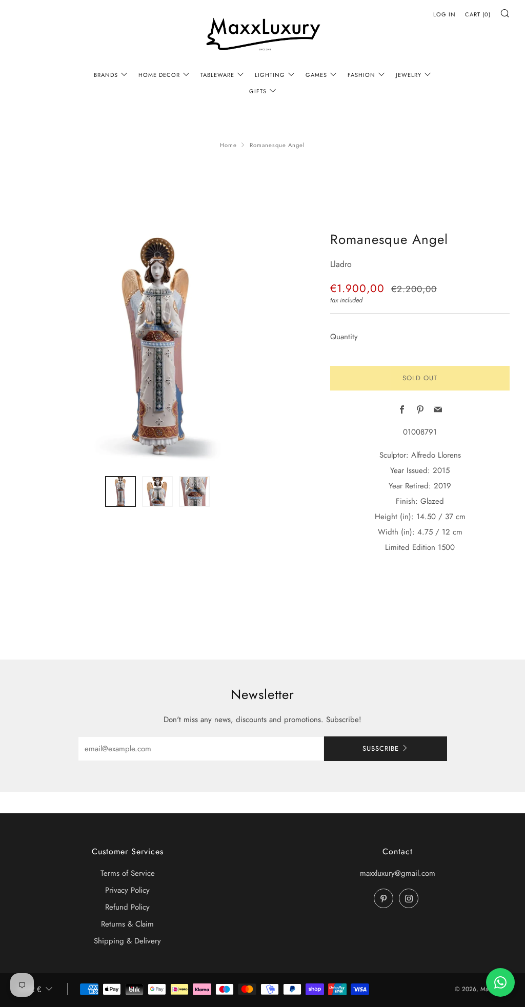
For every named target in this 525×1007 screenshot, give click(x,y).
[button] (120, 491)
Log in (444, 14)
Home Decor (159, 75)
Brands (106, 75)
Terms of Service (127, 873)
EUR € (29, 989)
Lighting (270, 75)
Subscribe (380, 748)
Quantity (344, 336)
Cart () (478, 14)
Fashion (361, 75)
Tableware (217, 75)
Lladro (341, 264)
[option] (157, 346)
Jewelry (408, 75)
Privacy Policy (127, 890)
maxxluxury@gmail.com (397, 873)
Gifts (258, 91)
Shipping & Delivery (127, 941)
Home (228, 145)
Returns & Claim (127, 924)
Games (316, 75)
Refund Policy (127, 907)
